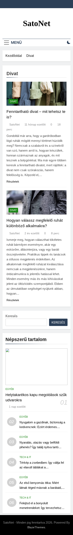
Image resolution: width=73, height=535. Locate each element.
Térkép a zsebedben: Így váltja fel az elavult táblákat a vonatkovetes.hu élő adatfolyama (41, 467)
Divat (13, 101)
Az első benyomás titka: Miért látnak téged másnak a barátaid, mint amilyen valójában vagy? (40, 487)
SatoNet (36, 23)
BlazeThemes (36, 527)
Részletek (12, 181)
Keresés (11, 316)
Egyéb (9, 389)
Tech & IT (25, 457)
